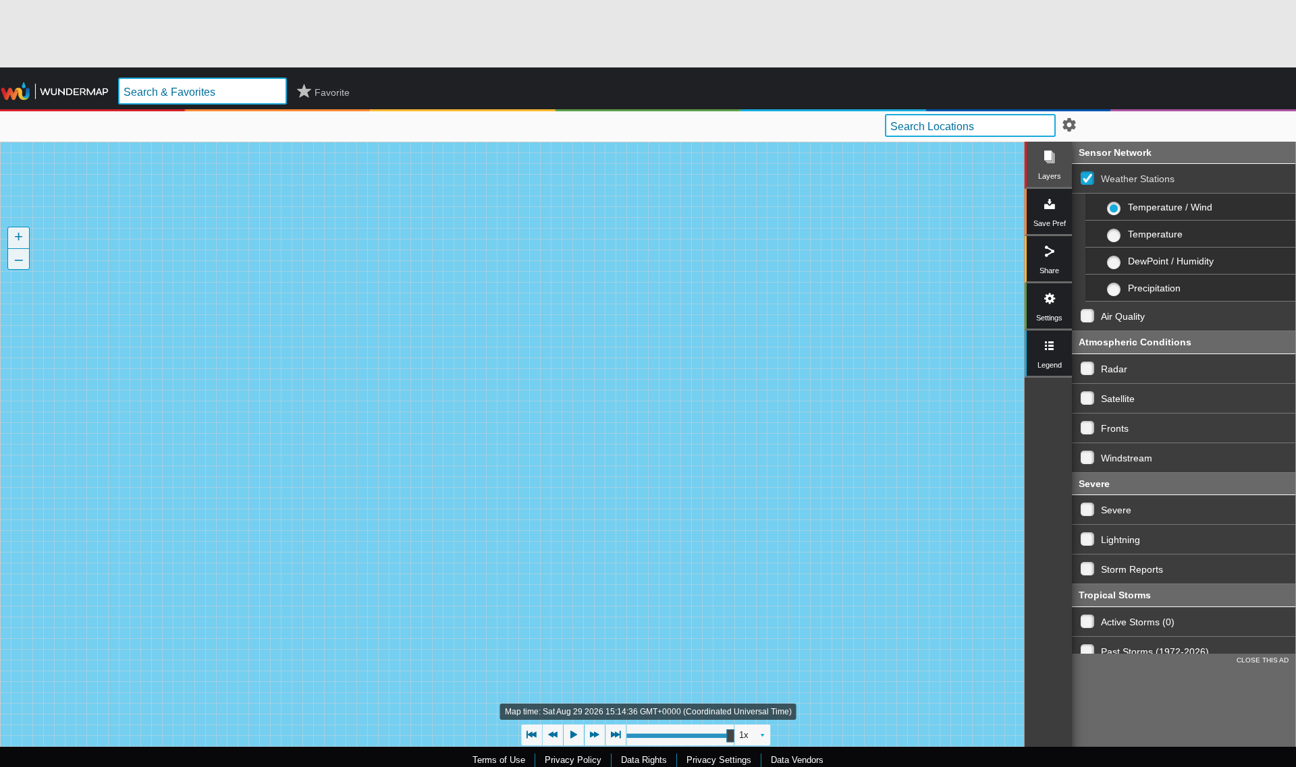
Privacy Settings (718, 760)
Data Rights (644, 760)
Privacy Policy (573, 760)
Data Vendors (797, 760)
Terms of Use (499, 760)
